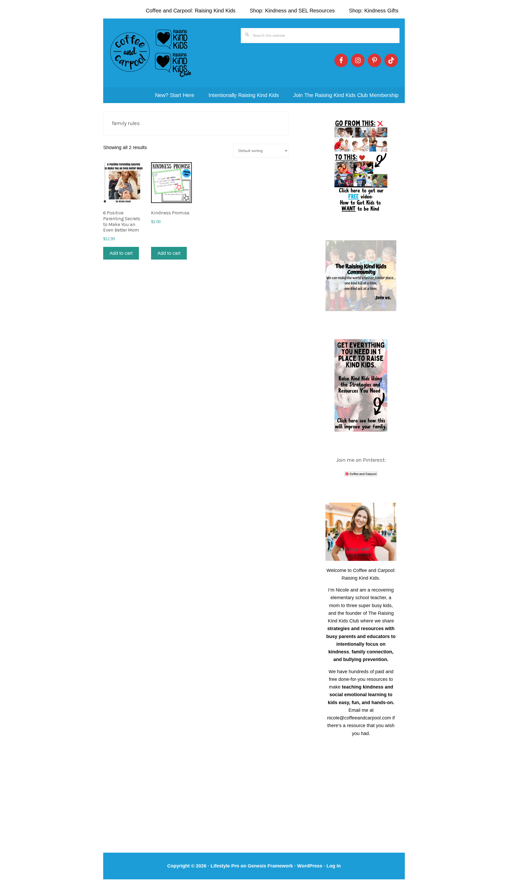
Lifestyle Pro (225, 866)
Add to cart (121, 253)
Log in (333, 866)
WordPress (309, 866)
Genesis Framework (270, 866)
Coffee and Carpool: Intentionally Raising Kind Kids (150, 53)
